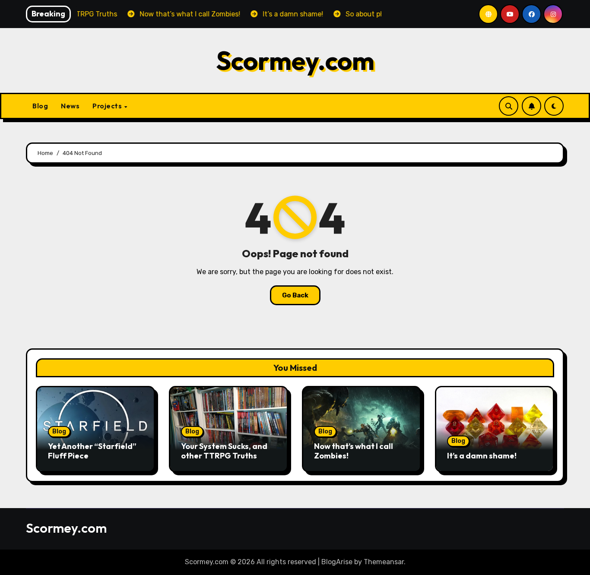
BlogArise (336, 562)
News (70, 105)
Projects (108, 105)
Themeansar (384, 562)
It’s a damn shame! (482, 456)
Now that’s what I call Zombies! (353, 451)
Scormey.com (295, 60)
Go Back (295, 295)
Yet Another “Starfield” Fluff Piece (92, 451)
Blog (40, 105)
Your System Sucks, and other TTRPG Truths (224, 451)
